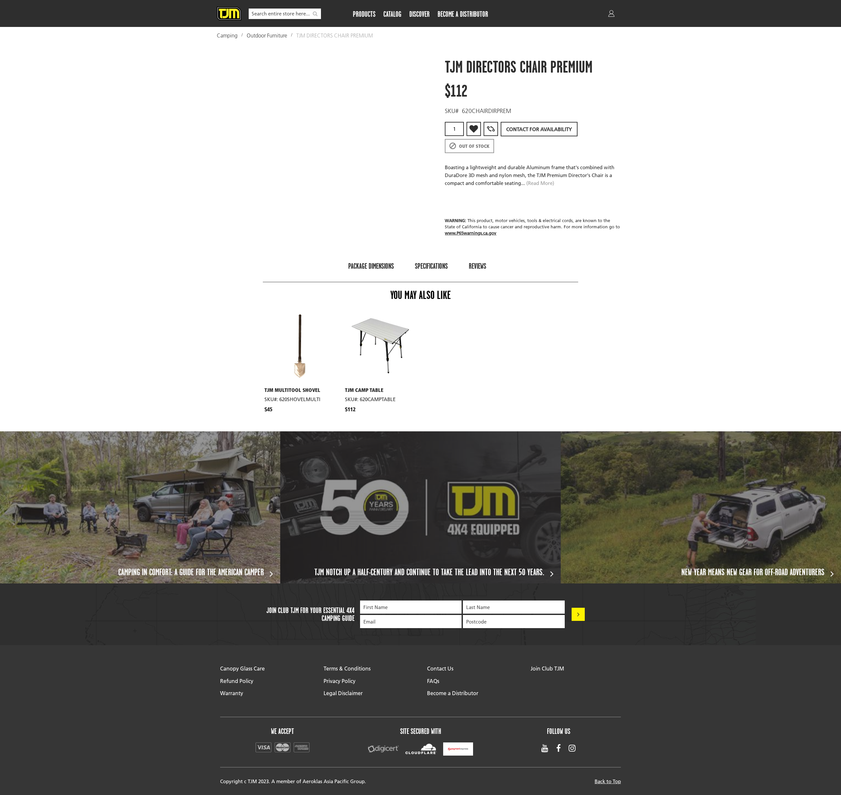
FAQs (433, 680)
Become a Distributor (452, 693)
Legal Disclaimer (343, 693)
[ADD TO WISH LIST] (473, 129)
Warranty (231, 693)
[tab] (371, 265)
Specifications (431, 265)
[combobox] (285, 14)
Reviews (477, 265)
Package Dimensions (371, 265)
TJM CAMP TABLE (364, 390)
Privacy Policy (339, 680)
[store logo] (229, 13)
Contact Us (440, 668)
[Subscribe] (578, 614)
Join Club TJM (547, 668)
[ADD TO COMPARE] (491, 129)
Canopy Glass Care (242, 668)
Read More (540, 183)
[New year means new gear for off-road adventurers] (701, 507)
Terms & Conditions (347, 668)
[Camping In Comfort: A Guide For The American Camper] (140, 507)
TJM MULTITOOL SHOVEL (292, 390)
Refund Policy (236, 680)
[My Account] (612, 14)
